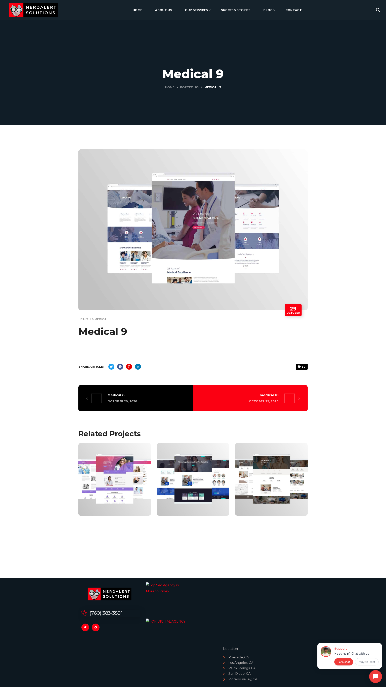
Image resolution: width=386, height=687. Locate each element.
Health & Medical (93, 319)
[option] (114, 482)
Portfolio (189, 87)
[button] (378, 10)
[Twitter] (85, 627)
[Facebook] (96, 627)
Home (169, 87)
